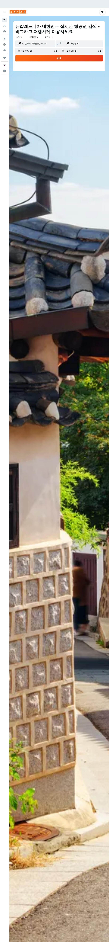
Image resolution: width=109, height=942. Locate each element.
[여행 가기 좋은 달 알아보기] (4, 50)
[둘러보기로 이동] (4, 39)
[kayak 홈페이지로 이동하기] (18, 11)
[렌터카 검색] (4, 31)
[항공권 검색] (4, 20)
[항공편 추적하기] (4, 44)
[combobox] (49, 37)
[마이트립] (4, 57)
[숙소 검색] (4, 25)
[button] (4, 12)
